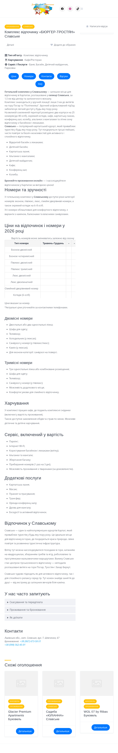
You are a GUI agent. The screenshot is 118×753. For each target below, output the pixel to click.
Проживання (12, 26)
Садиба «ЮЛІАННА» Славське (55, 715)
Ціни (13, 76)
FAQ (40, 84)
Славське (28, 26)
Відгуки (64, 76)
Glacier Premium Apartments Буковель (19, 715)
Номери (28, 76)
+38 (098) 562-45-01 (15, 644)
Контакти (46, 76)
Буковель (14, 701)
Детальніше (25, 731)
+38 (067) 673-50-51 (30, 641)
